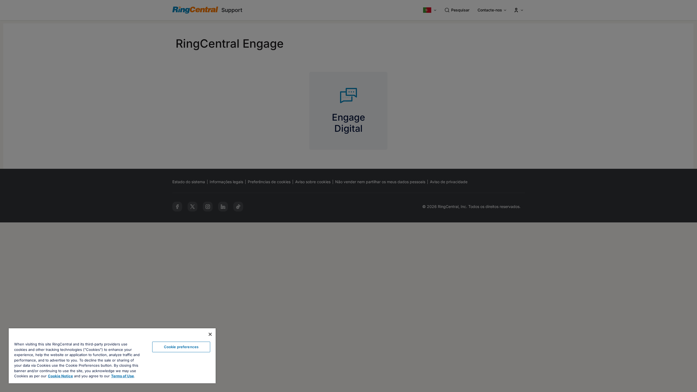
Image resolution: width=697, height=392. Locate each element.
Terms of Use (122, 376)
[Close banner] (210, 334)
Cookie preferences (181, 347)
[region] (112, 355)
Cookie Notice (60, 376)
